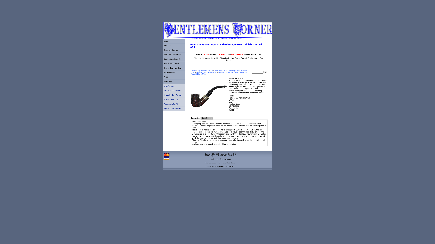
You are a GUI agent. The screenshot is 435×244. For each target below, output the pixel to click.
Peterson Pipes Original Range (206, 72)
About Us (167, 45)
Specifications (207, 118)
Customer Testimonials (172, 54)
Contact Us (168, 81)
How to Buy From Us (171, 64)
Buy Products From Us (205, 71)
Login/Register (169, 72)
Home (194, 71)
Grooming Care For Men (173, 95)
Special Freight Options (172, 108)
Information (195, 118)
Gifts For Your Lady (171, 99)
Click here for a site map (221, 159)
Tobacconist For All (221, 71)
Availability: (233, 108)
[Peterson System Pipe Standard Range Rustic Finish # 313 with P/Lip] (208, 114)
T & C (166, 77)
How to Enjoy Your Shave (173, 68)
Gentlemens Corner (225, 154)
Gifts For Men (169, 86)
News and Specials (171, 50)
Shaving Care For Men (172, 90)
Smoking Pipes (234, 71)
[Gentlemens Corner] (217, 38)
